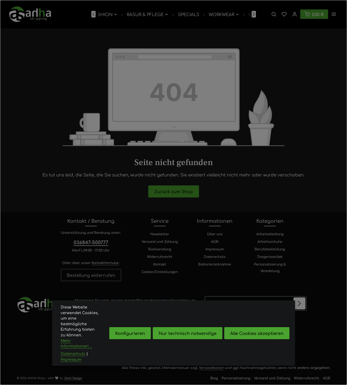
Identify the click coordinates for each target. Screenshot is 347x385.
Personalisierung (236, 378)
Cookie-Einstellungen (160, 272)
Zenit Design (73, 378)
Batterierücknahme (214, 264)
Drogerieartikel (270, 256)
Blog (214, 378)
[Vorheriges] (93, 14)
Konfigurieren (130, 333)
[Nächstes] (254, 14)
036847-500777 (91, 242)
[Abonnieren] (299, 303)
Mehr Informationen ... (76, 343)
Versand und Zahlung (160, 241)
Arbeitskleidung (270, 234)
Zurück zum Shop (173, 191)
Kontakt (159, 264)
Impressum (214, 249)
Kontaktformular (105, 263)
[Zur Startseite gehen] (30, 14)
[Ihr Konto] (294, 14)
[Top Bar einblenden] (334, 14)
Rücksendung (159, 249)
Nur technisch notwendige (187, 333)
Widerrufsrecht (159, 256)
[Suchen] (274, 14)
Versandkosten (211, 367)
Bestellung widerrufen (91, 275)
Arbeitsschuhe (270, 241)
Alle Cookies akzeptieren (257, 333)
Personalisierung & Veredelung (270, 267)
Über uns (215, 234)
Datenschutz (215, 256)
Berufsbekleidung (270, 249)
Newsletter (159, 234)
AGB (214, 241)
